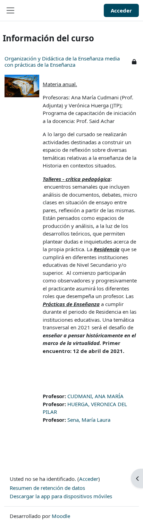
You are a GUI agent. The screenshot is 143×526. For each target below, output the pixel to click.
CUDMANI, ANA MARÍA (95, 396)
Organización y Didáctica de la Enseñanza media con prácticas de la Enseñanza (62, 61)
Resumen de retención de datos (47, 487)
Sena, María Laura (88, 419)
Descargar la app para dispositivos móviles (61, 496)
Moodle (61, 515)
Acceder (121, 10)
